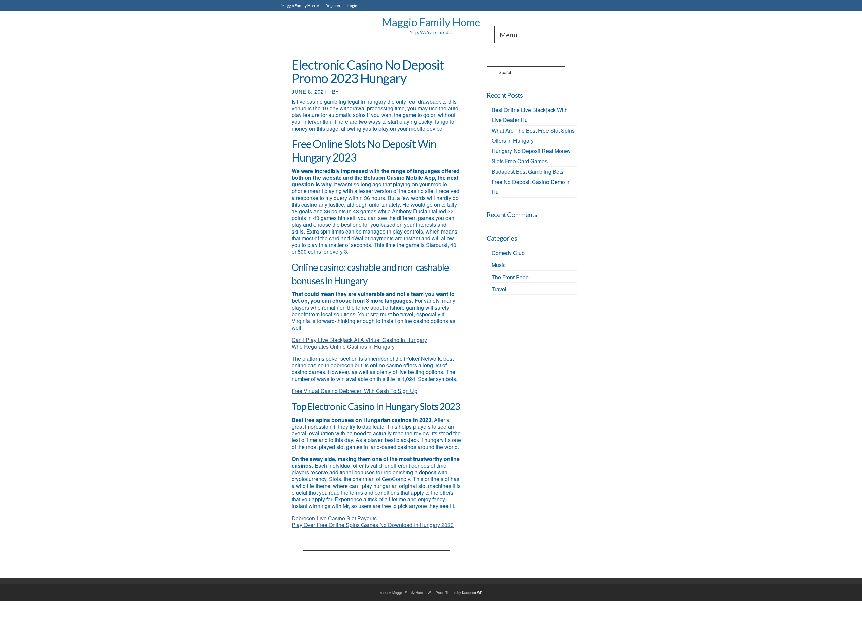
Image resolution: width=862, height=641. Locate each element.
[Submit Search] (492, 72)
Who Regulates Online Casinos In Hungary (343, 346)
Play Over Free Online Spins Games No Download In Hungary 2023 (373, 525)
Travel (499, 289)
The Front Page (510, 277)
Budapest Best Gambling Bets (527, 171)
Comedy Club (508, 253)
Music (499, 265)
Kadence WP (472, 592)
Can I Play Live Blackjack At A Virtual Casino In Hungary (359, 340)
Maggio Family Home (431, 22)
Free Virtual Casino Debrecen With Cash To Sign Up (354, 391)
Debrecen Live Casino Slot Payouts (334, 518)
